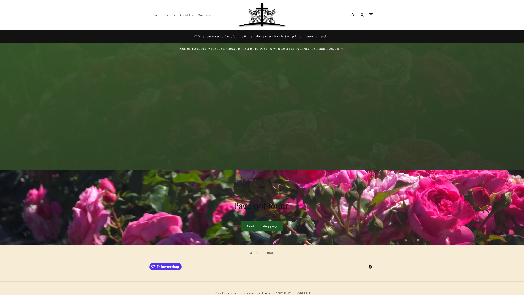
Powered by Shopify (258, 292)
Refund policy (303, 292)
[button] (168, 15)
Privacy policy (282, 292)
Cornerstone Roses (233, 292)
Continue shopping (262, 226)
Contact (269, 253)
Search (254, 253)
